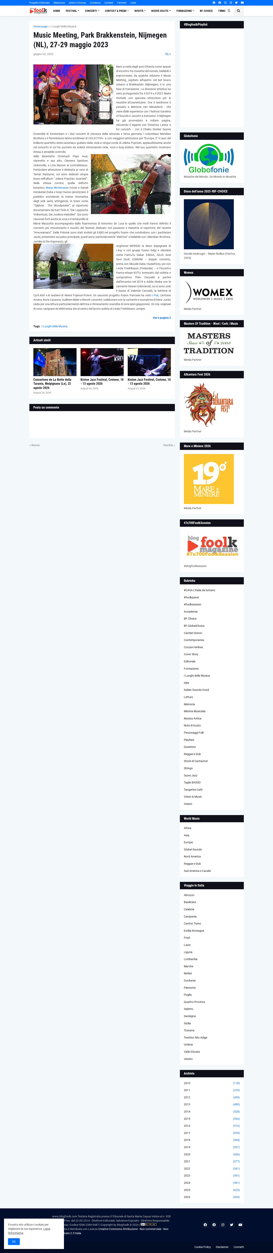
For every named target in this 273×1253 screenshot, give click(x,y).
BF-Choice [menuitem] (206, 10)
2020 (212, 1154)
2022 (212, 1168)
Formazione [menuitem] (184, 10)
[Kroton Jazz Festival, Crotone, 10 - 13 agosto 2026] (102, 362)
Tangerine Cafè (193, 789)
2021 (212, 1161)
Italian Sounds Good (196, 689)
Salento (188, 1009)
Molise (188, 973)
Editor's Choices (77, 2)
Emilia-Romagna (194, 930)
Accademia (191, 611)
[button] (229, 11)
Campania (190, 916)
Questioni (190, 746)
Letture (188, 697)
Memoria (189, 704)
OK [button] (14, 1241)
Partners (122, 2)
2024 (212, 1182)
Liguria (188, 952)
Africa (187, 828)
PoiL (156, 295)
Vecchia (168, 445)
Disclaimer (222, 1247)
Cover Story (191, 654)
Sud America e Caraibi (197, 870)
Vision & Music (193, 796)
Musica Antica (192, 718)
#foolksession (192, 604)
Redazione (59, 2)
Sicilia (187, 1023)
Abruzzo (189, 895)
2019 (212, 1147)
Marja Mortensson (58, 187)
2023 (212, 1175)
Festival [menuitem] (71, 10)
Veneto (188, 1059)
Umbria (188, 1044)
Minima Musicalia (194, 711)
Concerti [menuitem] (91, 10)
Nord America (192, 856)
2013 (212, 1104)
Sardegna (190, 1016)
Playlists (189, 739)
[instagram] (225, 3)
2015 (212, 1118)
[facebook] (214, 3)
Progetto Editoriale (39, 2)
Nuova (35, 445)
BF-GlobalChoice (194, 625)
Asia (186, 835)
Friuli (187, 937)
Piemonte (190, 987)
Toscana (189, 1030)
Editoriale (189, 661)
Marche (188, 966)
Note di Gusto (192, 725)
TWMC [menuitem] (222, 10)
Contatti (109, 2)
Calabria (189, 909)
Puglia (188, 994)
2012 (212, 1097)
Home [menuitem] (56, 10)
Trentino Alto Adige (195, 1037)
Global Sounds (193, 849)
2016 (212, 1125)
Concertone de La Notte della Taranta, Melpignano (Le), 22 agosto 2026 (52, 384)
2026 (212, 1197)
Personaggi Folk (194, 732)
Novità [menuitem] (139, 10)
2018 (212, 1140)
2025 (212, 1190)
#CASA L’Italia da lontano (199, 590)
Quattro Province (194, 1002)
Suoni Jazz (190, 775)
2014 (212, 1111)
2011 (212, 1090)
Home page (40, 26)
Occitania (190, 980)
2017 (212, 1133)
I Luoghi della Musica (63, 26)
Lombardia (190, 959)
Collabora (95, 2)
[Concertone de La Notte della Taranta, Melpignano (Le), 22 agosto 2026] (55, 362)
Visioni (188, 803)
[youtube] (242, 3)
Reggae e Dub (192, 754)
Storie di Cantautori (196, 761)
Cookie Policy (202, 1247)
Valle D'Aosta (192, 1051)
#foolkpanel (191, 597)
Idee (186, 682)
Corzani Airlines (193, 647)
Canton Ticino (192, 923)
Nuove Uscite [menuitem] (159, 10)
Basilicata (190, 902)
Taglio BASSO (192, 782)
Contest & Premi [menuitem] (116, 10)
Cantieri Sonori (193, 633)
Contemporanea (194, 640)
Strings (188, 768)
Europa (188, 842)
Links (133, 2)
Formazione (191, 668)
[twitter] (236, 3)
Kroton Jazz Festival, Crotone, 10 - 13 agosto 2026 (102, 382)
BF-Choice (190, 618)
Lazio (187, 945)
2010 (212, 1083)
